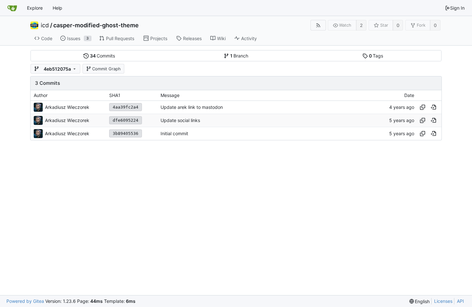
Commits (102, 55)
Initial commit (174, 133)
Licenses (443, 301)
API (460, 301)
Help (57, 8)
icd (45, 25)
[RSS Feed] (318, 25)
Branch (239, 55)
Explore (35, 8)
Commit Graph (106, 68)
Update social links (180, 120)
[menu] (419, 301)
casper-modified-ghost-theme (96, 25)
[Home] (12, 8)
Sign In (457, 8)
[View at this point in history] (433, 107)
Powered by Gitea (25, 301)
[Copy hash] (422, 107)
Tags (376, 55)
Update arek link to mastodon (192, 107)
